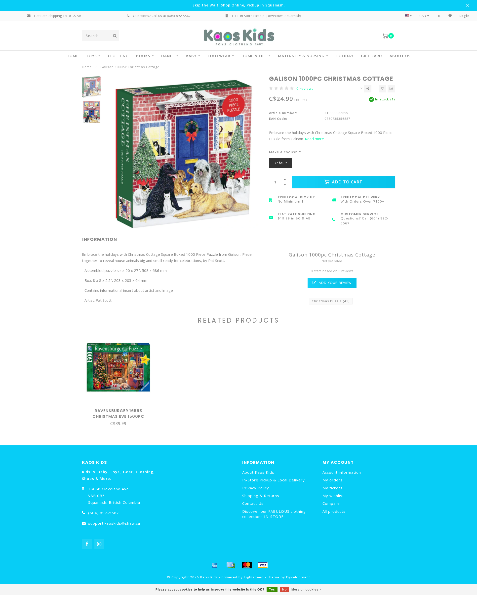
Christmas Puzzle (331, 301)
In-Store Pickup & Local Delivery (273, 479)
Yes (272, 589)
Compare (331, 503)
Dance (168, 55)
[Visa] (263, 565)
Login (464, 15)
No (284, 589)
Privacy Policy (255, 487)
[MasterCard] (246, 565)
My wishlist (333, 495)
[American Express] (214, 565)
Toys (91, 55)
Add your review (335, 282)
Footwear (219, 55)
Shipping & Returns (260, 495)
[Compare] (439, 15)
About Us (400, 55)
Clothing (118, 55)
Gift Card (371, 55)
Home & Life (254, 55)
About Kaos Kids (258, 472)
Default (280, 163)
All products (334, 511)
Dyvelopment (298, 577)
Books (143, 55)
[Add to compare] (391, 88)
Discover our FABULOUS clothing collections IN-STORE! (274, 514)
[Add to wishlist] (382, 88)
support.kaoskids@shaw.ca (114, 523)
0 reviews (305, 88)
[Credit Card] (230, 565)
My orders (332, 479)
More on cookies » (306, 589)
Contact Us (253, 503)
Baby (191, 55)
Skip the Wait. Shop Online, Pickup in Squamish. (239, 5)
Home (73, 55)
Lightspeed (254, 577)
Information (99, 239)
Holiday (345, 55)
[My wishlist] (450, 15)
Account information (341, 472)
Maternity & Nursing (301, 55)
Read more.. (315, 138)
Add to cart (346, 182)
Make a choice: (284, 152)
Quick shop (120, 409)
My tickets (332, 487)
